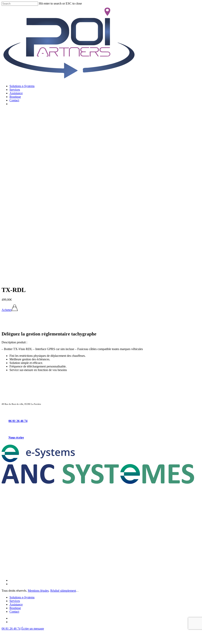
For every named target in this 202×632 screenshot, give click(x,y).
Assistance (16, 604)
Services (14, 601)
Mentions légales (38, 590)
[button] (10, 310)
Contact (14, 611)
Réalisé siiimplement (63, 590)
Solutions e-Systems (22, 597)
